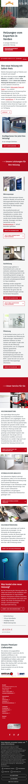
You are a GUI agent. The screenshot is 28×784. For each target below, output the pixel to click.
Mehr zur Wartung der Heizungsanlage (9, 450)
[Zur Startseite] (9, 3)
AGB (3, 698)
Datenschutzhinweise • (5, 747)
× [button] (26, 741)
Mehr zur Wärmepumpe (12, 230)
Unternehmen (5, 713)
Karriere (4, 711)
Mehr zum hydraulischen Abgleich (10, 501)
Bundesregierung (8, 224)
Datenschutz (5, 699)
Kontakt (5, 112)
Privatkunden (5, 708)
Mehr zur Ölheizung (11, 367)
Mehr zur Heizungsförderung (11, 548)
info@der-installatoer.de (8, 693)
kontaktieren (9, 99)
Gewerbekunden (6, 709)
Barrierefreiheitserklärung (8, 702)
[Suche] (20, 3)
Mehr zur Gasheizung (11, 298)
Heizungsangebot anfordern (11, 49)
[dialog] (14, 762)
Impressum (5, 701)
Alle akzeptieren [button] (14, 775)
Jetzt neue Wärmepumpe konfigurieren (12, 236)
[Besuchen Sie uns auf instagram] (14, 734)
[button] (26, 3)
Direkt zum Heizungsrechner (11, 609)
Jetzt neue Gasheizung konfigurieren (12, 303)
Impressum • (13, 747)
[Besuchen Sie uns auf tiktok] (18, 734)
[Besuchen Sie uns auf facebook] (9, 734)
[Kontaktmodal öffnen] (22, 3)
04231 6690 (9, 691)
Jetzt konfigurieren (9, 146)
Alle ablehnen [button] (13, 778)
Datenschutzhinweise (5, 766)
